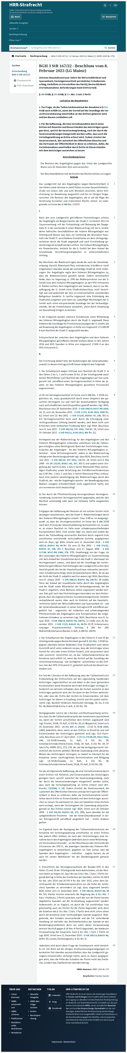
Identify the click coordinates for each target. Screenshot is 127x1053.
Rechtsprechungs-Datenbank (91, 1008)
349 (65, 204)
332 (55, 94)
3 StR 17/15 (80, 412)
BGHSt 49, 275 (70, 812)
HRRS (87, 1005)
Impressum (57, 1041)
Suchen (16, 65)
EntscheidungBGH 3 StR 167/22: (21, 73)
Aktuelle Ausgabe (18, 22)
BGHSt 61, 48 (76, 624)
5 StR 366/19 (70, 579)
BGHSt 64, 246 (86, 579)
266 (43, 94)
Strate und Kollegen (77, 996)
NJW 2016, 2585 (96, 412)
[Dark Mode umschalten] (105, 5)
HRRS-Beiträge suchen (35, 1004)
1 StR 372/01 (77, 415)
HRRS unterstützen (16, 1004)
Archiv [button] (12, 28)
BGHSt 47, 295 (93, 415)
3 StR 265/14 (86, 891)
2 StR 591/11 (65, 432)
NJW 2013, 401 (80, 432)
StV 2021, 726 (81, 429)
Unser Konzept (15, 996)
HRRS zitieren (15, 1013)
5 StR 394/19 (85, 408)
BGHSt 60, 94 (55, 545)
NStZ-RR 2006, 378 (58, 552)
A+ (115, 5)
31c (68, 94)
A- (111, 5)
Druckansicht (23, 80)
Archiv (33, 1011)
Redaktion (16, 1032)
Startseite (20, 56)
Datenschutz (69, 1041)
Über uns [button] (14, 40)
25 (67, 928)
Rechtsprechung (18, 34)
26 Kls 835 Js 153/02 (73, 727)
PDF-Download (24, 85)
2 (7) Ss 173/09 (84, 737)
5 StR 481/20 (66, 429)
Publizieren (16, 1018)
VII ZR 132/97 (53, 463)
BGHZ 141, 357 (69, 463)
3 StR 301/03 (54, 812)
